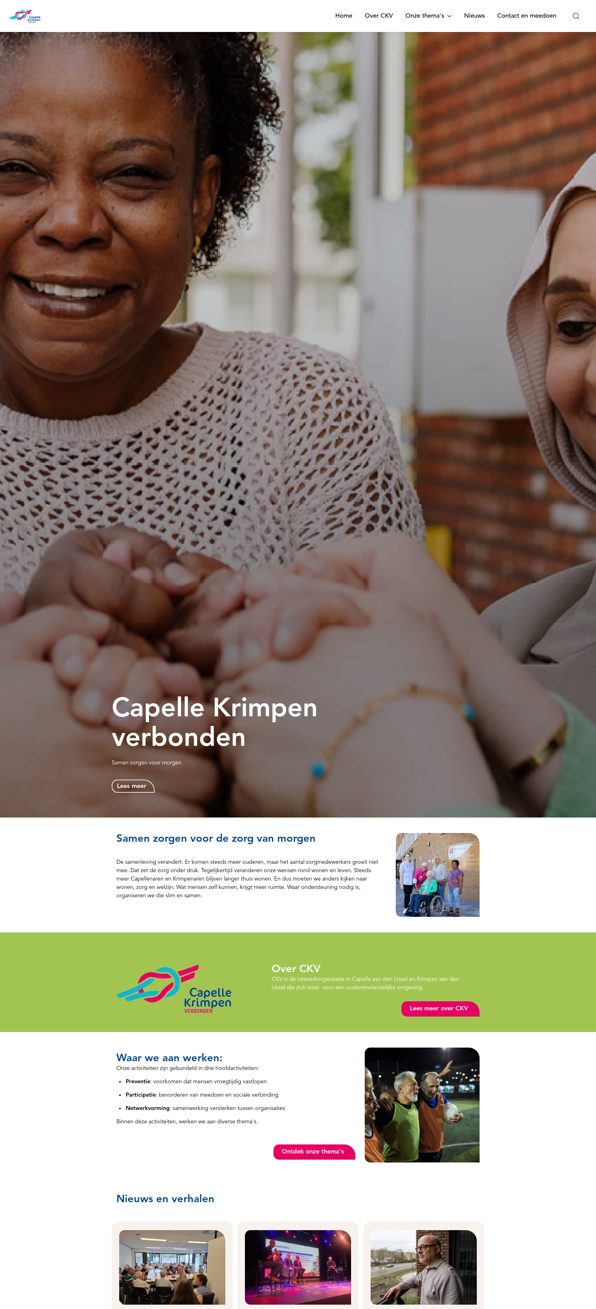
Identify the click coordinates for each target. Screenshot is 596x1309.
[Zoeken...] (576, 16)
